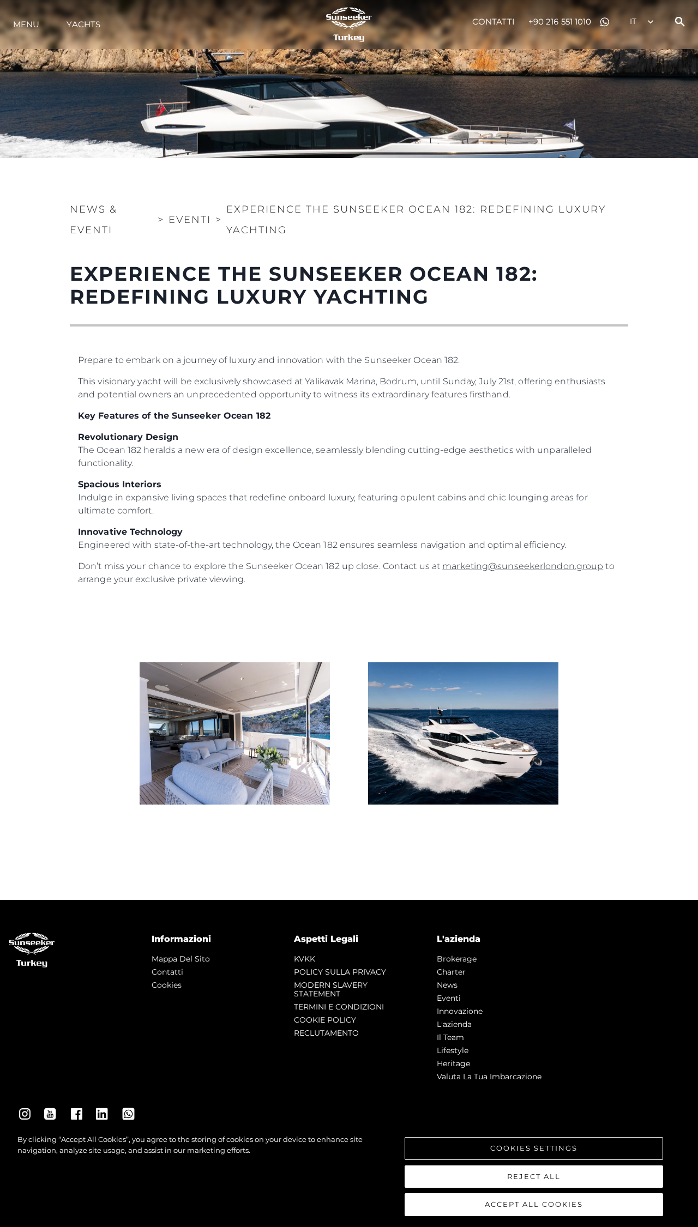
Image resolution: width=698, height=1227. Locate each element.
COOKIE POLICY (325, 1020)
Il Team (450, 1037)
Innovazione (460, 1011)
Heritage (453, 1063)
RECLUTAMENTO (326, 1033)
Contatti (493, 21)
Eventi (449, 998)
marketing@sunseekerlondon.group (522, 566)
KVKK (304, 959)
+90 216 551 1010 (560, 21)
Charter (451, 972)
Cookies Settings (533, 1148)
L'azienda (454, 1024)
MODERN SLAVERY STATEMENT (331, 989)
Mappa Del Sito (181, 959)
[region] (349, 1175)
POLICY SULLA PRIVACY (340, 972)
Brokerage (457, 959)
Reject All (534, 1176)
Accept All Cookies (534, 1204)
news (447, 985)
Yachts (83, 24)
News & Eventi (93, 219)
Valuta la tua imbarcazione (489, 1076)
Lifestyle (452, 1050)
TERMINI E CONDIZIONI (339, 1007)
